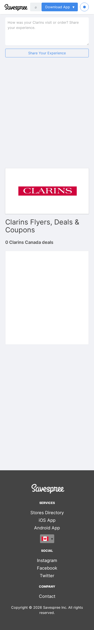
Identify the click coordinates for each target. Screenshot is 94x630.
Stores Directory (47, 512)
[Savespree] (5, 7)
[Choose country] (47, 538)
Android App (47, 527)
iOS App (47, 520)
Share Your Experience (47, 53)
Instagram (47, 560)
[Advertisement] (47, 111)
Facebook (47, 568)
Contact (47, 596)
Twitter (47, 575)
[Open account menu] (84, 7)
